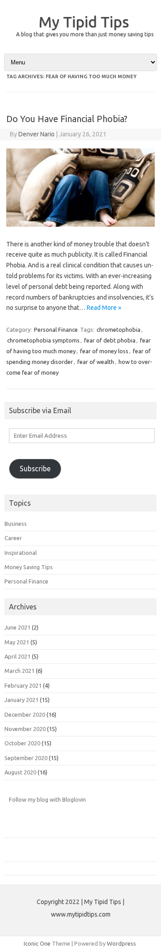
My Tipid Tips (83, 21)
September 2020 (25, 758)
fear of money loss (104, 351)
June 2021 (17, 627)
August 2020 (20, 772)
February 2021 (23, 685)
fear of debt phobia (110, 340)
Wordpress (121, 943)
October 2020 (22, 743)
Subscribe (35, 469)
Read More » (104, 307)
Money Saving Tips (28, 567)
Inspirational (20, 552)
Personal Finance (56, 329)
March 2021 (19, 671)
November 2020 (25, 729)
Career (13, 538)
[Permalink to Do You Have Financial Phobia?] (80, 224)
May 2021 (16, 642)
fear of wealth (95, 362)
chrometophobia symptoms (43, 340)
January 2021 (21, 700)
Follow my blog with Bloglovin (47, 799)
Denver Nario (36, 134)
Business (15, 523)
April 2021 (17, 656)
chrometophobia (118, 329)
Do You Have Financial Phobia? (66, 119)
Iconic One (37, 943)
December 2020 (24, 714)
